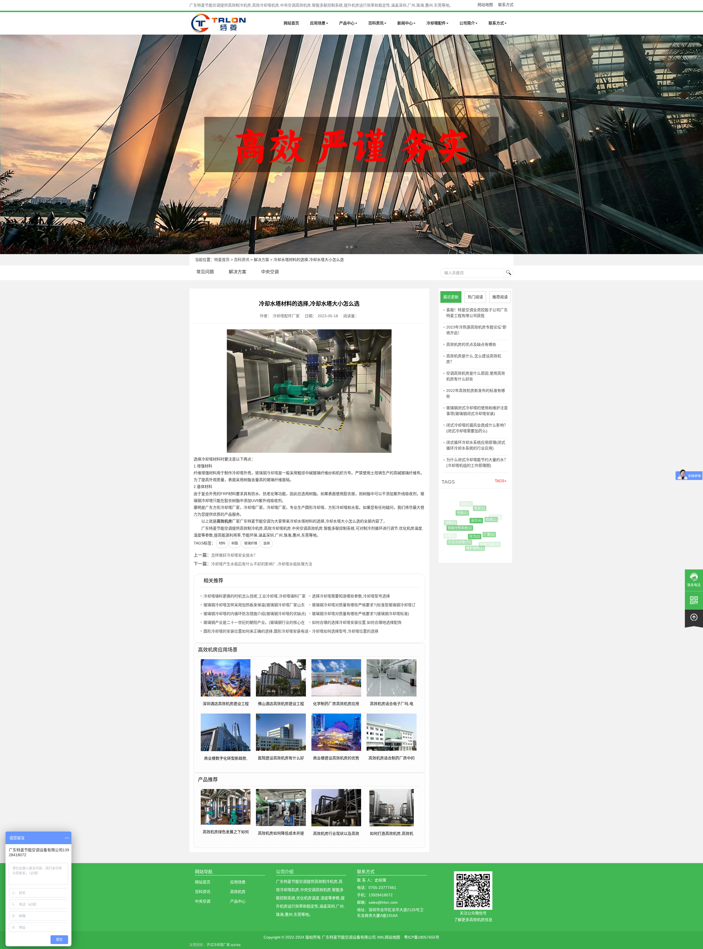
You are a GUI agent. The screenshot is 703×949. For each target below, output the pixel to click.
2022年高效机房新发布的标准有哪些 (475, 393)
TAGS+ (501, 481)
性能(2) (454, 513)
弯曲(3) (493, 541)
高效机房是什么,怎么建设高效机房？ (473, 359)
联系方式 (506, 4)
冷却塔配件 (436, 23)
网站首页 (291, 23)
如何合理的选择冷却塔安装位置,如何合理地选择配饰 (356, 622)
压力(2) (461, 536)
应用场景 (317, 23)
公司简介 (467, 23)
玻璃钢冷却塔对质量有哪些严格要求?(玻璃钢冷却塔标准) (360, 613)
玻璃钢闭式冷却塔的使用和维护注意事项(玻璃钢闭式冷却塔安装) (477, 411)
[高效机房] (351, 144)
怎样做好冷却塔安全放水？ (234, 555)
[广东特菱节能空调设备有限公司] (219, 29)
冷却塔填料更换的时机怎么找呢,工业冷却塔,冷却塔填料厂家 (254, 596)
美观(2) (491, 517)
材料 (222, 543)
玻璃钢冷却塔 (266, 473)
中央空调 (270, 271)
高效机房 (224, 521)
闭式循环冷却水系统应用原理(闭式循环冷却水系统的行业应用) (475, 445)
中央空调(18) (483, 544)
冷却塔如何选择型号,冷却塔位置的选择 (345, 631)
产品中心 (347, 23)
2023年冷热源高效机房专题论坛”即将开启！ (476, 330)
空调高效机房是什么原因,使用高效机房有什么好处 (475, 376)
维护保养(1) (467, 548)
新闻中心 (405, 23)
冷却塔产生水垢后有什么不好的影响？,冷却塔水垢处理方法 (261, 564)
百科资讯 (376, 23)
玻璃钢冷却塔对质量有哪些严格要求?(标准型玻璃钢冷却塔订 (363, 605)
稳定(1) (470, 508)
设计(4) (462, 521)
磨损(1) (482, 505)
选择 (266, 543)
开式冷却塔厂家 (218, 945)
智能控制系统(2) (450, 528)
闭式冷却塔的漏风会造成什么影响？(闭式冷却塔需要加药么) (477, 428)
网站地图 (485, 4)
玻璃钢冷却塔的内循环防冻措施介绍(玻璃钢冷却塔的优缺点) (254, 613)
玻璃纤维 (250, 543)
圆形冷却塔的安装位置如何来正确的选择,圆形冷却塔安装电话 (255, 631)
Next (5, 144)
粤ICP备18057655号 (421, 937)
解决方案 (261, 259)
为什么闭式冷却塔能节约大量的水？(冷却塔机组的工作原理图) (477, 462)
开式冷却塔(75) (454, 542)
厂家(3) (476, 535)
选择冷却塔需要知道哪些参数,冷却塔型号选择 (351, 596)
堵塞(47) (493, 531)
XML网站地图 (388, 937)
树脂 (234, 543)
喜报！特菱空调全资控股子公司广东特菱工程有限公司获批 (477, 313)
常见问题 (205, 271)
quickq (236, 945)
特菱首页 (222, 259)
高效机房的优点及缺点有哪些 (471, 344)
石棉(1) (479, 519)
